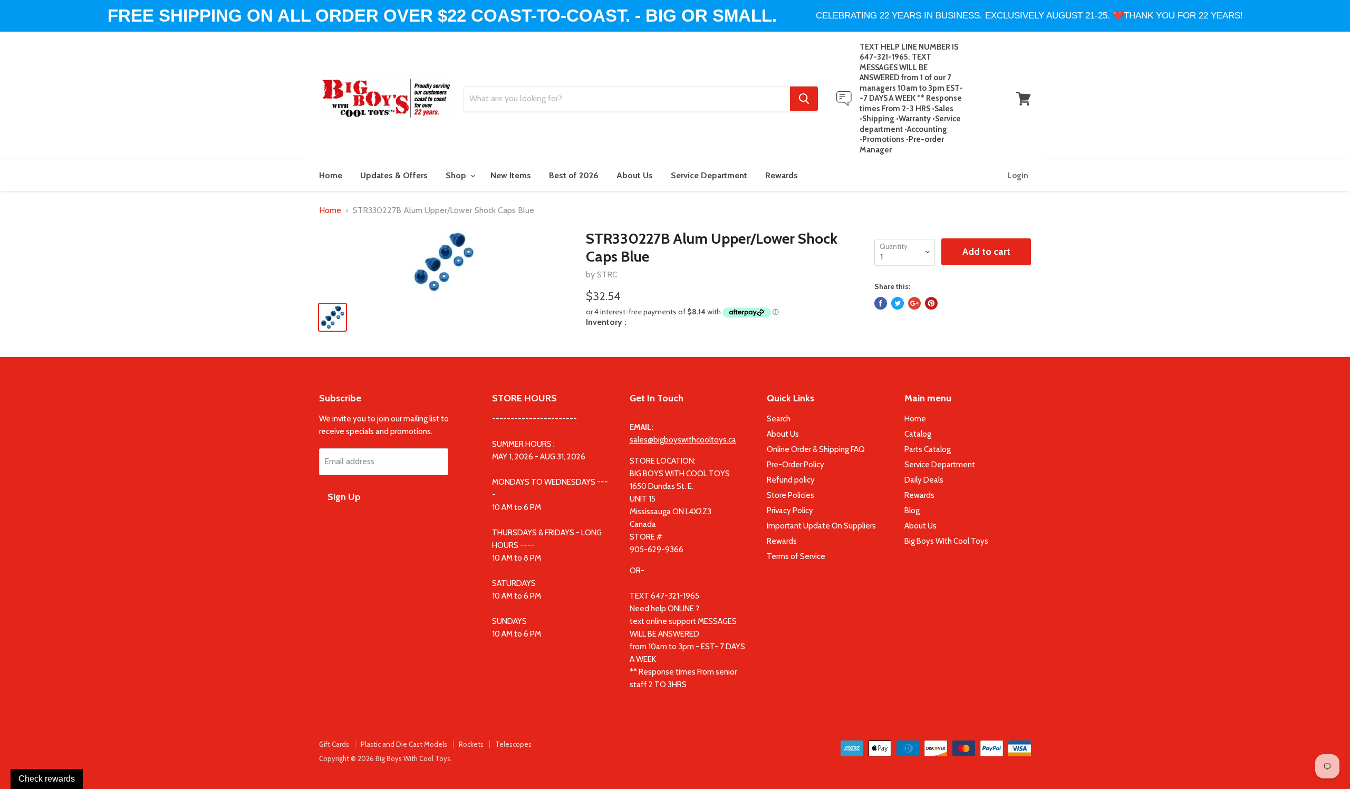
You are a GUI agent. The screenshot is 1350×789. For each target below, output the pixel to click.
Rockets (471, 744)
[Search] (804, 98)
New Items (510, 175)
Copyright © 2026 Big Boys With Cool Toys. (385, 758)
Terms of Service (796, 556)
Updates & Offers (394, 175)
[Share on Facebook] (880, 303)
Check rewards (46, 778)
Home (330, 175)
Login (1018, 175)
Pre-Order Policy (795, 464)
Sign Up (344, 497)
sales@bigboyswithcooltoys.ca (683, 440)
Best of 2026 (574, 175)
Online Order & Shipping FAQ (816, 449)
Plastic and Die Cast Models (404, 744)
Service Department (709, 175)
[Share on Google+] (914, 303)
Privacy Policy (790, 510)
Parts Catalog (927, 449)
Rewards (781, 175)
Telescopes (513, 744)
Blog (912, 510)
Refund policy (791, 480)
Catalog (917, 434)
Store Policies (790, 495)
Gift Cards (334, 744)
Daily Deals (923, 480)
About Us (634, 175)
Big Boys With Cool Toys (946, 541)
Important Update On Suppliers (821, 526)
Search (778, 419)
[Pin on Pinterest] (931, 303)
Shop (457, 175)
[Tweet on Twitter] (897, 303)
